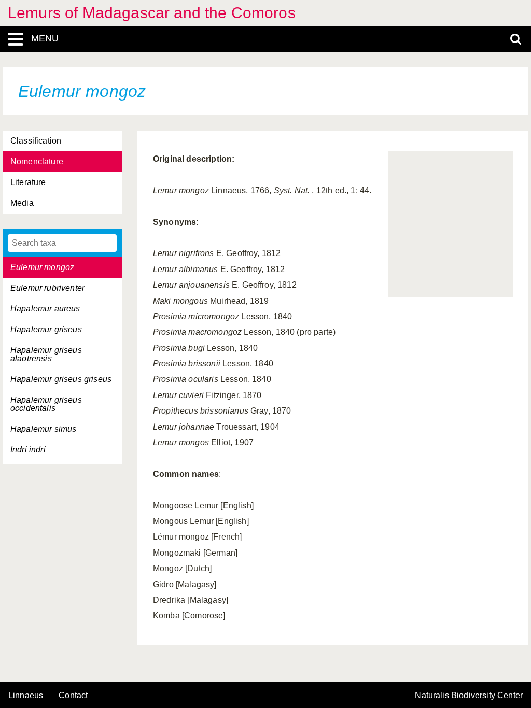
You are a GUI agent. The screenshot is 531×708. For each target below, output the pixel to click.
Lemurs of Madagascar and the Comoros (152, 12)
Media (22, 203)
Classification (35, 140)
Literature (28, 182)
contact (73, 695)
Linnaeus (25, 695)
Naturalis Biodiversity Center (469, 695)
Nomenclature (36, 161)
